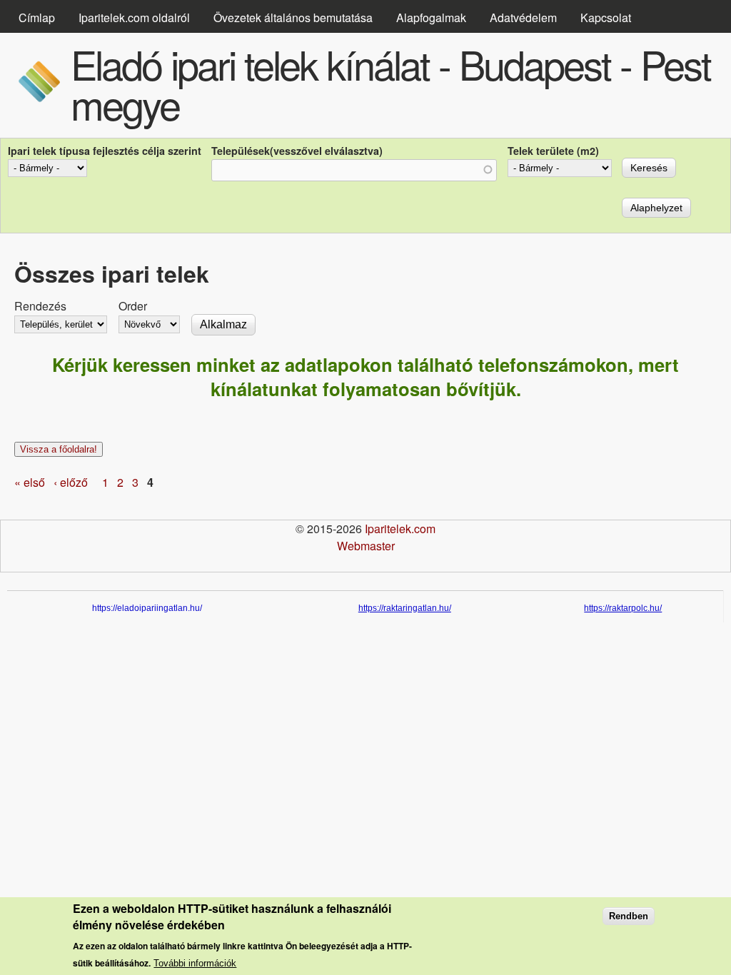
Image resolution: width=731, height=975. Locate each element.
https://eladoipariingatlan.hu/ (147, 608)
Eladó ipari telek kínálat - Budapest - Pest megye (390, 83)
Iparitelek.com (400, 528)
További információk (194, 963)
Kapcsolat (605, 17)
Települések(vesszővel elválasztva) (297, 150)
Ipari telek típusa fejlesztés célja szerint (104, 150)
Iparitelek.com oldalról (134, 17)
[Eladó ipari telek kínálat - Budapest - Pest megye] (39, 98)
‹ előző (71, 482)
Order (133, 306)
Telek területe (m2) (553, 150)
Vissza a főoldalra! (58, 449)
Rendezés (40, 306)
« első (29, 482)
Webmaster (366, 545)
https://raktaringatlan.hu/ (404, 608)
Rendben (628, 916)
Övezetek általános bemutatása (293, 17)
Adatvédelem (523, 17)
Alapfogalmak (431, 17)
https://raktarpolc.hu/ (623, 608)
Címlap (37, 17)
